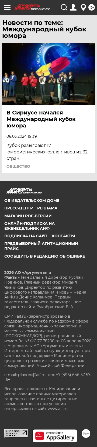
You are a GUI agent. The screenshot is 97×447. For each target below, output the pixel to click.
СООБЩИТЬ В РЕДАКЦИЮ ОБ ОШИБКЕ (44, 256)
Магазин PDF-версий (28, 215)
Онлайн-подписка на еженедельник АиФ (29, 226)
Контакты (63, 236)
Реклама (47, 208)
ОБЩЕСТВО (18, 166)
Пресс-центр (18, 208)
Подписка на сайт (25, 236)
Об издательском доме (31, 200)
